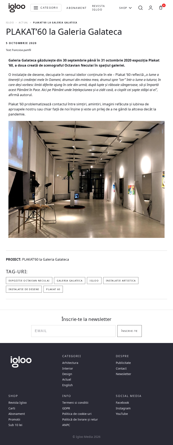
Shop (123, 8)
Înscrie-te (129, 331)
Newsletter (123, 374)
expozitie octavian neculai (29, 280)
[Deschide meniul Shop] (130, 8)
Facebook (122, 403)
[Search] (140, 8)
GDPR (66, 408)
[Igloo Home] (16, 8)
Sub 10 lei (15, 425)
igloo (94, 280)
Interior (67, 368)
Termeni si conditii (75, 403)
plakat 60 (53, 289)
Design (67, 374)
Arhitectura (70, 363)
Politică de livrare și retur (80, 419)
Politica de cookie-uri (77, 414)
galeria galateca (69, 280)
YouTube (122, 414)
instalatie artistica (121, 280)
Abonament (76, 8)
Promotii (14, 419)
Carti (11, 408)
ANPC (66, 425)
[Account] (150, 8)
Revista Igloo (98, 7)
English (67, 385)
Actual (23, 22)
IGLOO (10, 22)
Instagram (123, 408)
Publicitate (123, 363)
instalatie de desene (24, 289)
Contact (121, 368)
